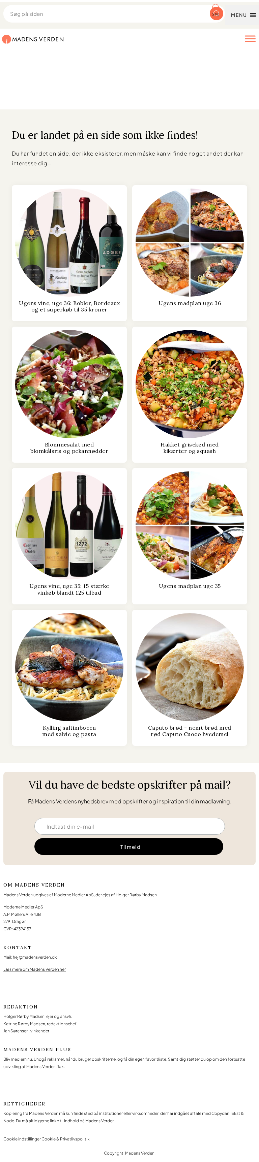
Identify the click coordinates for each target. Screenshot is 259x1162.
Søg (216, 14)
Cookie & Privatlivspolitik (65, 1138)
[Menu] (250, 38)
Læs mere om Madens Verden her (34, 969)
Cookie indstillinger (22, 1138)
